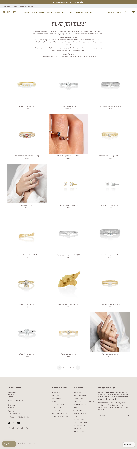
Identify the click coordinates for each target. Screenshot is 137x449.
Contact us (6, 6)
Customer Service (79, 419)
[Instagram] (18, 428)
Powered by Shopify (30, 443)
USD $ (110, 12)
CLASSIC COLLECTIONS (60, 416)
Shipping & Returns (79, 413)
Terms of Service (78, 431)
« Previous (59, 367)
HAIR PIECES (56, 407)
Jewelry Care (77, 410)
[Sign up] (128, 416)
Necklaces (42, 12)
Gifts (91, 12)
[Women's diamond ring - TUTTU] (110, 84)
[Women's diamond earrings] (68, 183)
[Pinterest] (27, 428)
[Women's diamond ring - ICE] (110, 282)
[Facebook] (9, 428)
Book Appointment (26, 6)
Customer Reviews (79, 425)
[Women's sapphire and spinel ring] (68, 134)
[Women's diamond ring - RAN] (110, 233)
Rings (63, 12)
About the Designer (79, 395)
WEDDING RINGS (58, 404)
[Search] (124, 12)
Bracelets (57, 12)
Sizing (75, 416)
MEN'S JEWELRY (57, 410)
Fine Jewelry (70, 12)
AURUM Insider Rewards (81, 422)
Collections (79, 12)
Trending (26, 12)
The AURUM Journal (79, 404)
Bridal (86, 12)
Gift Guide (34, 12)
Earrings (49, 12)
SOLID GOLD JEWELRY (60, 413)
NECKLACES (56, 398)
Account (118, 12)
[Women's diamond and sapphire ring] (27, 134)
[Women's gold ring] (27, 183)
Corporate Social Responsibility (83, 401)
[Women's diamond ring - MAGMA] (110, 134)
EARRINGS (55, 395)
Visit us (15, 6)
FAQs (75, 407)
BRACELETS (56, 392)
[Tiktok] (22, 428)
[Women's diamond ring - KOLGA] (27, 233)
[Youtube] (13, 428)
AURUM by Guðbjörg (18, 443)
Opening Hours (78, 398)
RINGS (54, 401)
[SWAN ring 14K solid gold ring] (68, 282)
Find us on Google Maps (16, 400)
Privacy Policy (77, 428)
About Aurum (77, 392)
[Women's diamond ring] (27, 84)
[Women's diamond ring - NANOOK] (68, 233)
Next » (78, 367)
